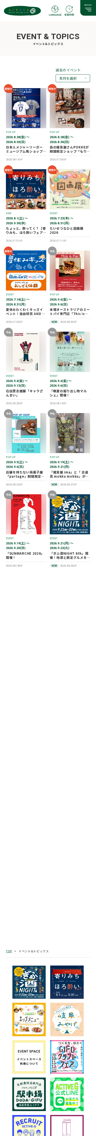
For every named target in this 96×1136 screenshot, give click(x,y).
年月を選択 (68, 78)
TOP (9, 951)
